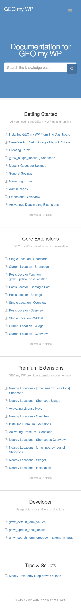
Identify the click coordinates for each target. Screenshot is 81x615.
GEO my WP (25, 599)
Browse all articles (40, 214)
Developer (40, 501)
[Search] (72, 69)
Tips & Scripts (40, 565)
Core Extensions (40, 238)
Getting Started (40, 113)
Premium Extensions (40, 367)
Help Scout (59, 599)
